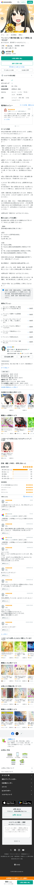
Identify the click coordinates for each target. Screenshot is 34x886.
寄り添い (26, 92)
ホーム (2, 35)
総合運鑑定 (14, 35)
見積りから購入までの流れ (18, 66)
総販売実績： (11, 53)
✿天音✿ (9, 347)
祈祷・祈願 (21, 97)
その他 (27, 97)
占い (8, 35)
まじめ (13, 94)
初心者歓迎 (19, 94)
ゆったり (14, 92)
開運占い (21, 35)
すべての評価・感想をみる (27, 105)
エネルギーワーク (16, 100)
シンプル (20, 92)
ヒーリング (14, 97)
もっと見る (7, 119)
